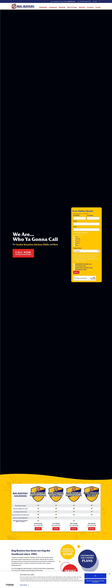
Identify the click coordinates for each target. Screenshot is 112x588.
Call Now (23, 253)
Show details (23, 585)
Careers (98, 7)
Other (76, 245)
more (19, 565)
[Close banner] (109, 573)
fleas (44, 563)
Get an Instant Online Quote (84, 1)
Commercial (53, 7)
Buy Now (38, 528)
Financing (62, 7)
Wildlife (46, 244)
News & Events (72, 7)
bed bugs (32, 563)
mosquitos (26, 563)
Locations (90, 7)
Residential (43, 7)
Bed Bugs (38, 244)
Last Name (90, 215)
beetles (41, 563)
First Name (76, 215)
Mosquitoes (28, 244)
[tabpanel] (41, 245)
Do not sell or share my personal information (95, 581)
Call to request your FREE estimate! (63, 1)
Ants (76, 236)
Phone (75, 221)
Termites (19, 244)
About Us (82, 7)
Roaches (77, 241)
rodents (48, 563)
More (55, 244)
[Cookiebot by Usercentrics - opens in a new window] (10, 585)
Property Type (77, 248)
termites (21, 563)
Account (95, 1)
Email (75, 226)
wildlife (13, 565)
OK (95, 575)
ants (37, 563)
